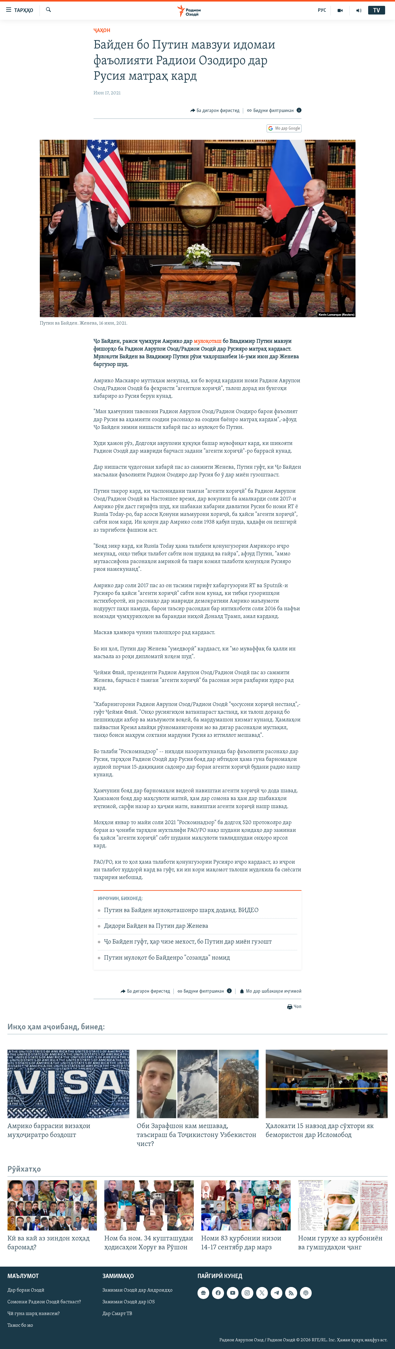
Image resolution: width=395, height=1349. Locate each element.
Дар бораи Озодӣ (25, 1290)
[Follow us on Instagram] (247, 1293)
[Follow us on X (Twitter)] (262, 1293)
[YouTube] (340, 10)
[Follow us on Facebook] (218, 1293)
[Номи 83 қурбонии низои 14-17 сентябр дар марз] (246, 1205)
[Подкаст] (306, 1293)
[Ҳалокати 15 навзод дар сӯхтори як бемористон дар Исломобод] (327, 1084)
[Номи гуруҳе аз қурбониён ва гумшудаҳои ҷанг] (343, 1205)
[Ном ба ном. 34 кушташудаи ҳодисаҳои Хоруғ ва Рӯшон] (149, 1205)
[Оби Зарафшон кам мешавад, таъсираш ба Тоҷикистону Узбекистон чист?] (198, 1084)
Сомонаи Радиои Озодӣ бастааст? (44, 1302)
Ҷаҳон (102, 31)
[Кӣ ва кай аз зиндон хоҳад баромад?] (52, 1205)
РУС (322, 10)
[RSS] (291, 1293)
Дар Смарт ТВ (117, 1314)
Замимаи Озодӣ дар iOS (128, 1302)
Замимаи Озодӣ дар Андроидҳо (137, 1290)
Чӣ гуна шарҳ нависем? (33, 1314)
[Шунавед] (359, 10)
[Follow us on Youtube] (233, 1293)
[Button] (215, 111)
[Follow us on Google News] (203, 1293)
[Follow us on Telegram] (276, 1293)
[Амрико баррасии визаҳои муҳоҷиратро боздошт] (68, 1084)
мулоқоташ (208, 341)
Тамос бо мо (20, 1325)
